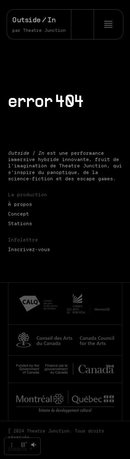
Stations (20, 224)
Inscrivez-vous (29, 249)
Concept (18, 214)
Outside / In (34, 20)
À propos (20, 204)
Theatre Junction (44, 30)
